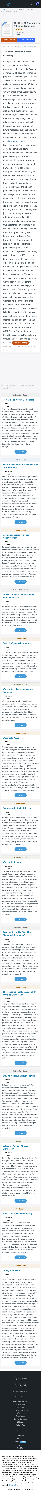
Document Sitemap (20, 1401)
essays (10, 9)
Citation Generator (20, 1419)
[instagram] (25, 1387)
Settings (23, 46)
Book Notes (20, 1416)
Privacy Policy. (13, 1485)
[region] (20, 1471)
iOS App (20, 1422)
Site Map (20, 1448)
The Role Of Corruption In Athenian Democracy (27, 24)
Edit (9, 46)
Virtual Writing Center (20, 1410)
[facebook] (15, 1387)
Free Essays (20, 1407)
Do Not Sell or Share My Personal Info (20, 1489)
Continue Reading (20, 343)
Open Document (9, 40)
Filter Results (32, 46)
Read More (21, 452)
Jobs (17, 1442)
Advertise (20, 1439)
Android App (20, 1425)
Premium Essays (20, 1404)
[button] (2, 3)
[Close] (38, 1453)
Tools (15, 46)
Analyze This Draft (26, 40)
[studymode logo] (14, 3)
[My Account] (38, 4)
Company (20, 1436)
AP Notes (20, 1413)
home (3, 9)
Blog (20, 1445)
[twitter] (20, 1387)
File (4, 46)
